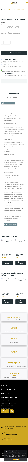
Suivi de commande (14, 448)
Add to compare (25, 47)
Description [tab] (14, 94)
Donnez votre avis (9, 103)
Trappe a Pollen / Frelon (19, 294)
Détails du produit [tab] (14, 97)
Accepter (15, 459)
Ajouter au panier (9, 47)
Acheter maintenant (15, 53)
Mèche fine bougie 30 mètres (6, 255)
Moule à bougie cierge (19, 255)
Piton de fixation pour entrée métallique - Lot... (6, 294)
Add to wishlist (20, 47)
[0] (25, 3)
